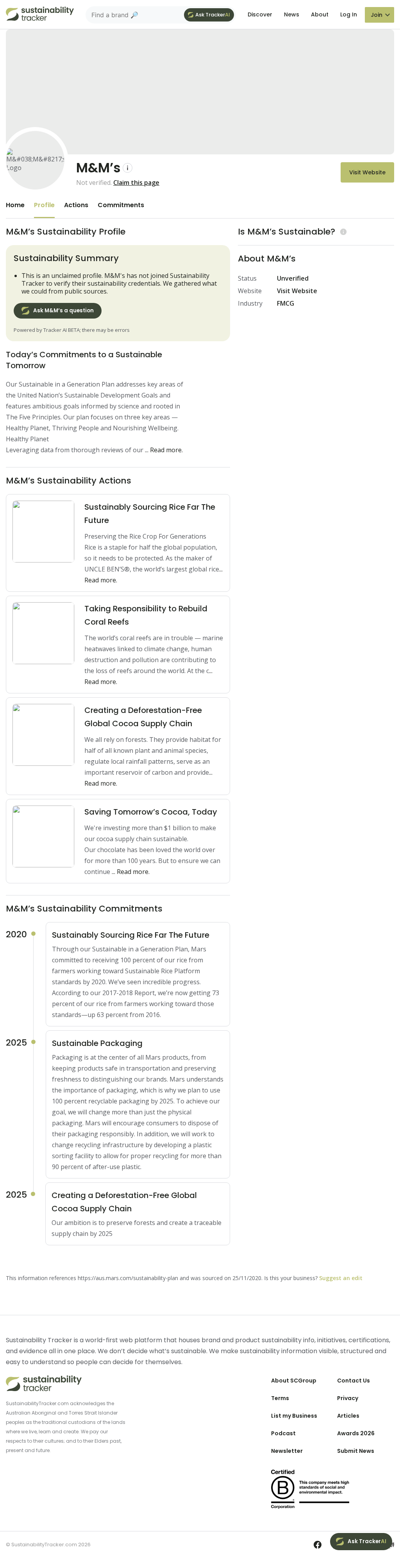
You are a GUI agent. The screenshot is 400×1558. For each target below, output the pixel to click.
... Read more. (164, 450)
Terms (280, 1398)
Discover (260, 14)
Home (15, 205)
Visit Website (367, 172)
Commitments (121, 205)
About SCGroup (293, 1380)
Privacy (347, 1398)
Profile (44, 205)
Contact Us (353, 1380)
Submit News (355, 1451)
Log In (348, 14)
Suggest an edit (340, 1278)
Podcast (283, 1433)
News (291, 14)
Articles (348, 1416)
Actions (76, 205)
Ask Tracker (212, 14)
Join (376, 15)
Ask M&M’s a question (63, 310)
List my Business (294, 1416)
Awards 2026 (356, 1433)
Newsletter (287, 1451)
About (320, 14)
